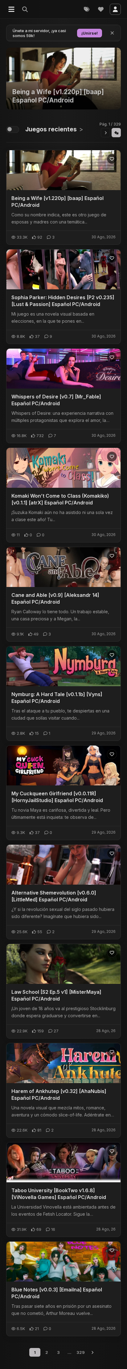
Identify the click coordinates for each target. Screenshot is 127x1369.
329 (80, 1352)
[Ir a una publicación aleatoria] (116, 132)
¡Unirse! (89, 33)
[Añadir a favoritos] (112, 159)
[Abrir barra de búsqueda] (25, 9)
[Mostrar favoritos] (101, 9)
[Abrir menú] (11, 9)
